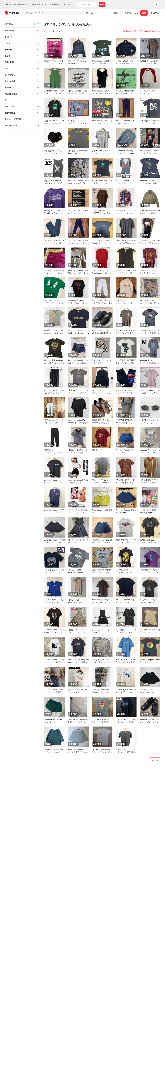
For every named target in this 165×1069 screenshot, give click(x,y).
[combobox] (58, 13)
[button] (43, 13)
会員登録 (128, 12)
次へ (154, 760)
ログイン (117, 12)
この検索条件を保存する (150, 31)
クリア (36, 24)
